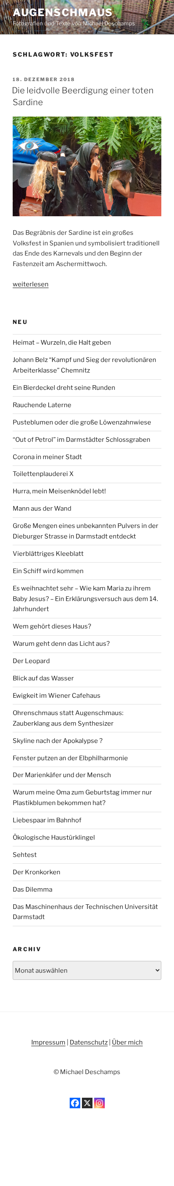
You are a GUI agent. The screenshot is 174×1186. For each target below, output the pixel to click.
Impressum (48, 1042)
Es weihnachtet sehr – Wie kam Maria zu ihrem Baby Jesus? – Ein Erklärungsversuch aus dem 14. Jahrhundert (85, 599)
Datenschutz (89, 1042)
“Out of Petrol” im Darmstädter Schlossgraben (81, 439)
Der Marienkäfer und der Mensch (62, 775)
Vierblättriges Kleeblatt (48, 554)
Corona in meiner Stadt (47, 457)
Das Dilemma (32, 889)
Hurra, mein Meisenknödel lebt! (59, 491)
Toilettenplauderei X (43, 474)
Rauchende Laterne (42, 405)
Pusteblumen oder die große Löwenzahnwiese (82, 422)
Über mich (127, 1042)
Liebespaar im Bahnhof (47, 820)
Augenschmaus (63, 12)
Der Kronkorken (36, 872)
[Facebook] (75, 1103)
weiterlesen (31, 284)
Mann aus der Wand (42, 508)
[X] (87, 1103)
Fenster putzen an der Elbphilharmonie (70, 758)
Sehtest (25, 855)
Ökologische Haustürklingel (54, 837)
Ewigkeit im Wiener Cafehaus (57, 695)
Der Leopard (31, 661)
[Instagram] (99, 1103)
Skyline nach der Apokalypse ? (58, 741)
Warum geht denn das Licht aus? (61, 643)
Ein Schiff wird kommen (48, 571)
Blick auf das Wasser (43, 678)
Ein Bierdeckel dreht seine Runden (64, 388)
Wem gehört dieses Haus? (52, 626)
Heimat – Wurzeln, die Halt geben (62, 342)
